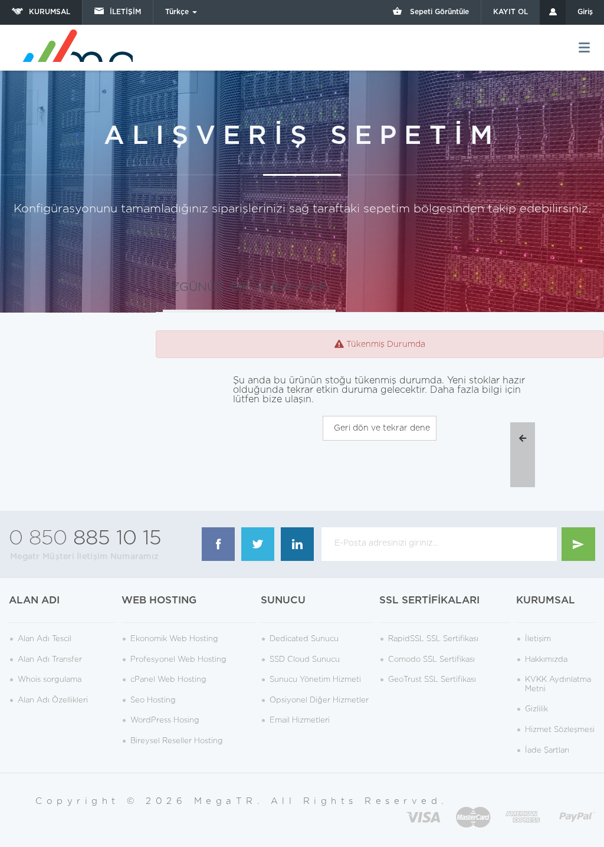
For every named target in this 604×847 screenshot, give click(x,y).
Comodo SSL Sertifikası (431, 660)
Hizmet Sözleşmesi (560, 730)
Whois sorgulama (49, 680)
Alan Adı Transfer (50, 660)
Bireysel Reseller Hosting (176, 741)
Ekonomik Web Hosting (174, 639)
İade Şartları (547, 750)
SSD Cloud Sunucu (305, 660)
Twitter (257, 544)
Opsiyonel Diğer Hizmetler (319, 700)
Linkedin (297, 544)
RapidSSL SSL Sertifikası (433, 639)
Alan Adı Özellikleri (53, 700)
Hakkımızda (546, 660)
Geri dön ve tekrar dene (379, 428)
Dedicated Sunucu (304, 639)
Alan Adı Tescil (44, 639)
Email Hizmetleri (300, 720)
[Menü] (584, 47)
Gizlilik (536, 709)
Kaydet (578, 544)
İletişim (538, 639)
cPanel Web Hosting (168, 680)
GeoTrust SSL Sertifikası (432, 680)
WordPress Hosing (164, 720)
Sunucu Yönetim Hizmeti (315, 680)
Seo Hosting (153, 700)
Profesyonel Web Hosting (178, 660)
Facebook (218, 544)
